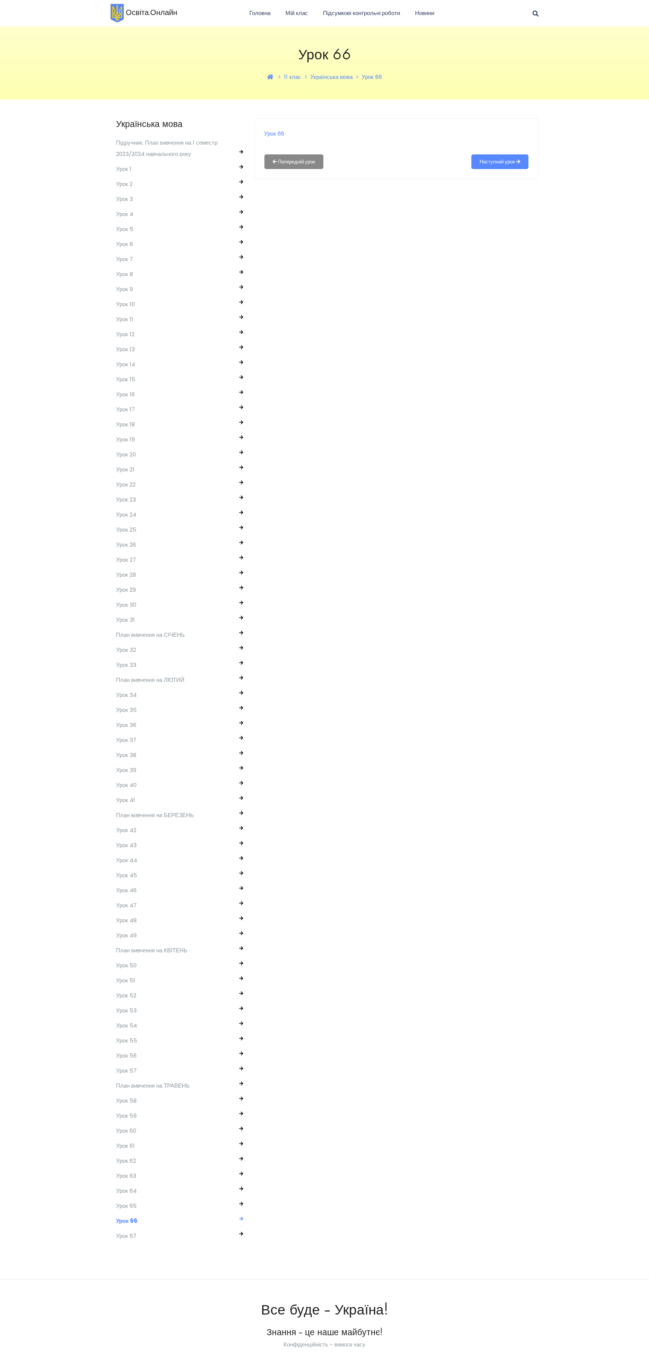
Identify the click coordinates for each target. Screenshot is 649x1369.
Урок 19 (125, 439)
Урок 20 (126, 454)
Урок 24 (126, 514)
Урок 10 (125, 304)
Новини (424, 13)
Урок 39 (126, 770)
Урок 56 (126, 1055)
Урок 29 (126, 590)
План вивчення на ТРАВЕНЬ (153, 1085)
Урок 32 (126, 650)
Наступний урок (498, 162)
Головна (259, 13)
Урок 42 (126, 830)
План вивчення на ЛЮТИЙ (150, 680)
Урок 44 (126, 860)
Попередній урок (296, 162)
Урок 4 (124, 214)
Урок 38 (126, 755)
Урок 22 (126, 484)
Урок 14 (125, 364)
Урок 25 (126, 529)
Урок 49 (126, 935)
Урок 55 (126, 1040)
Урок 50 (126, 965)
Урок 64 (126, 1191)
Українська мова (331, 77)
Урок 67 (126, 1236)
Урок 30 (126, 605)
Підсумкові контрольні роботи (361, 13)
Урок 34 (126, 695)
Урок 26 (126, 545)
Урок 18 (125, 424)
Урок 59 (126, 1116)
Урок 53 (126, 1010)
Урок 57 (126, 1070)
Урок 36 (126, 725)
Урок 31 (125, 620)
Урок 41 (125, 800)
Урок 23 (126, 499)
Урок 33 (126, 665)
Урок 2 (124, 184)
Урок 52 (126, 995)
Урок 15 (125, 379)
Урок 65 (126, 1206)
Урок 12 (125, 334)
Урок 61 (125, 1146)
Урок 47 (126, 905)
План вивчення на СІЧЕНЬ (150, 635)
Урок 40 (126, 785)
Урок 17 (125, 409)
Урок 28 (126, 575)
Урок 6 (124, 244)
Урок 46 (126, 890)
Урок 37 (126, 740)
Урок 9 (124, 289)
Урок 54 (126, 1025)
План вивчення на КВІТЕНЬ (151, 950)
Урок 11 (124, 319)
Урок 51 (125, 980)
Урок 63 (126, 1176)
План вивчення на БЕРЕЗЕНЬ (155, 815)
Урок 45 (126, 875)
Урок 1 (123, 169)
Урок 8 (124, 274)
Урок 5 (124, 229)
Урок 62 (126, 1161)
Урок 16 (125, 394)
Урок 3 (124, 199)
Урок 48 (126, 920)
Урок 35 (126, 710)
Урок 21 (125, 469)
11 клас (292, 77)
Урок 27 (126, 560)
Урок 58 (126, 1101)
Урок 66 (372, 77)
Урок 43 (126, 845)
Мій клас (296, 13)
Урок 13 (125, 349)
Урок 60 (126, 1131)
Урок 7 (124, 259)
